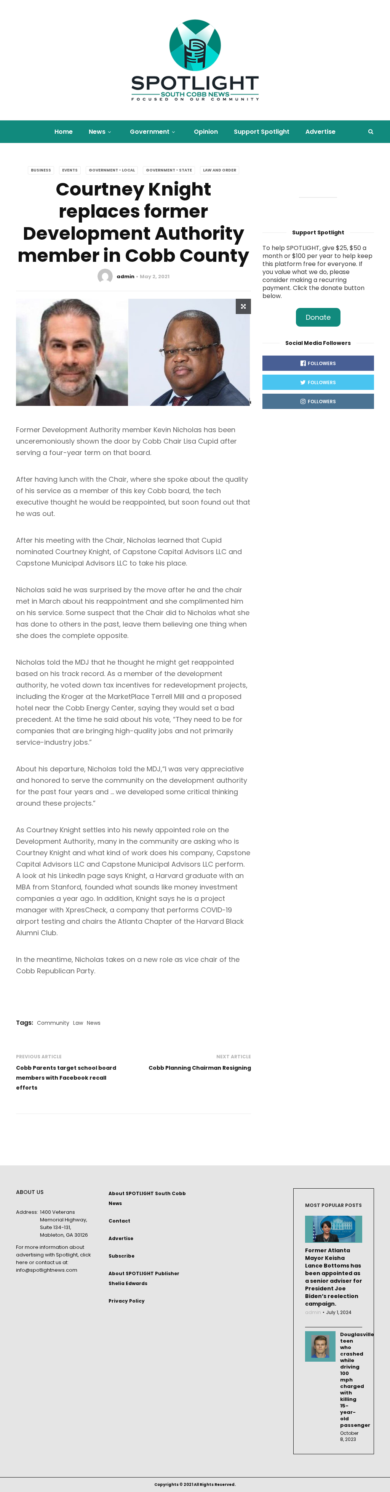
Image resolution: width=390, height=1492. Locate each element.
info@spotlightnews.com (46, 1270)
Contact (119, 1221)
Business (41, 170)
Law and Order (219, 170)
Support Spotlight (261, 131)
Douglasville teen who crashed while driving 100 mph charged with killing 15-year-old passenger (351, 1379)
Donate (318, 317)
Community (53, 1023)
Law (78, 1023)
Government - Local (112, 170)
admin (125, 276)
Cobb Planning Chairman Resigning (200, 1068)
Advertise (320, 131)
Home (63, 131)
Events (70, 170)
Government (149, 131)
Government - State (169, 170)
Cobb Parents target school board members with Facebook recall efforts (66, 1077)
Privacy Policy (127, 1301)
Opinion (206, 131)
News (97, 131)
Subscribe (121, 1256)
